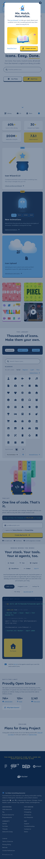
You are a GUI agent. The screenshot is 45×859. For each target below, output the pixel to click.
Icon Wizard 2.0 (15, 20)
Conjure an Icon (30, 48)
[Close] (40, 3)
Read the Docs (12, 48)
